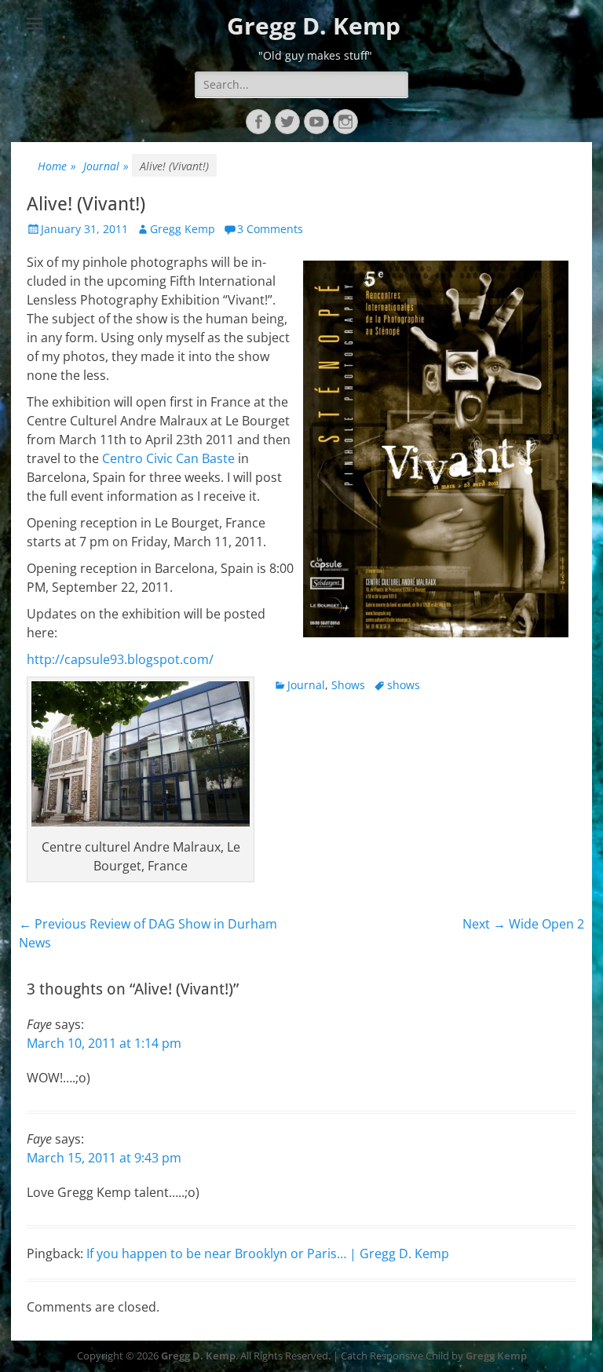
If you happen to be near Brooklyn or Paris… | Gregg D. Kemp (267, 1253)
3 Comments (270, 228)
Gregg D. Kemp (313, 25)
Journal (106, 166)
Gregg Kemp (182, 228)
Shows (348, 684)
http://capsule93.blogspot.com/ (120, 659)
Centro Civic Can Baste (168, 458)
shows (403, 684)
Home (57, 166)
